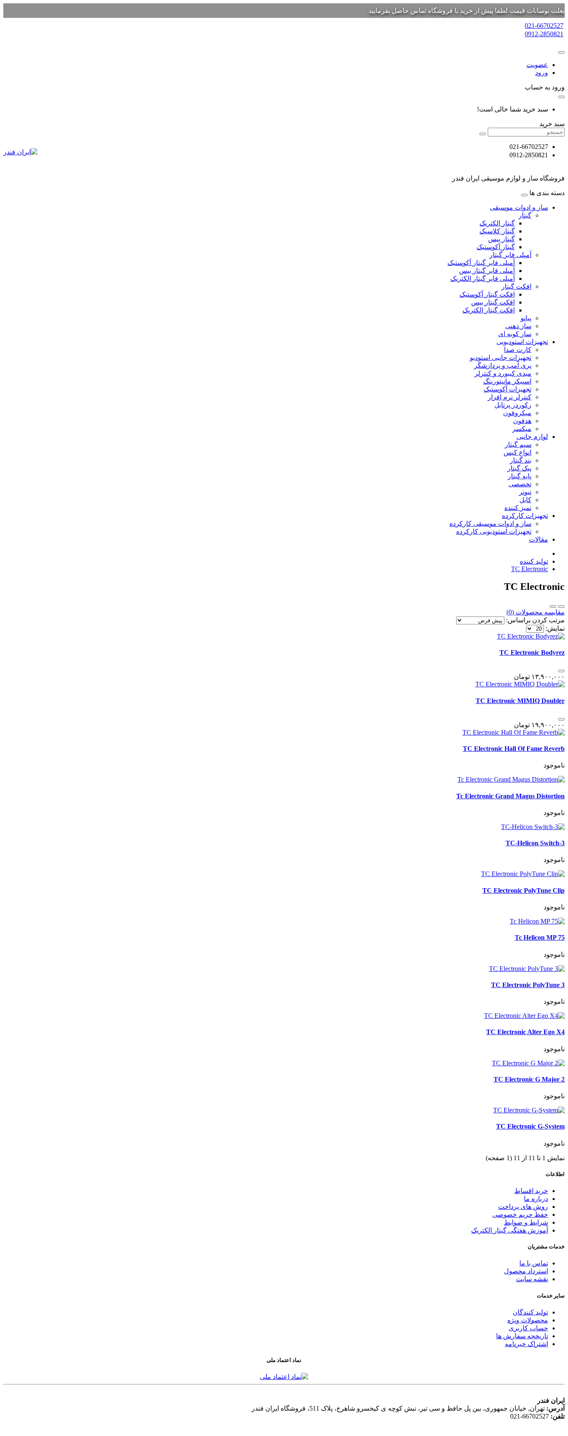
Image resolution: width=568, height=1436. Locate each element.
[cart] (561, 97)
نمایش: (555, 628)
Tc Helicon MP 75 (540, 937)
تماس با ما (533, 1263)
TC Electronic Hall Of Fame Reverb (514, 748)
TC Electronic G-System (530, 1126)
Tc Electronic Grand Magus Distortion (510, 796)
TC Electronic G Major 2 (529, 1079)
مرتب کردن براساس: (535, 620)
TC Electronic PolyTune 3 (528, 984)
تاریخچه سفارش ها (522, 1335)
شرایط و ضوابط (526, 1222)
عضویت (537, 64)
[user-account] (561, 52)
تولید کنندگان (530, 1312)
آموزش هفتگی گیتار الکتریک (509, 1230)
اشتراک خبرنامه (526, 1343)
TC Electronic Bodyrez (532, 652)
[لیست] (561, 606)
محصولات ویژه (527, 1320)
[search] (482, 134)
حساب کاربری (528, 1328)
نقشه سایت (532, 1278)
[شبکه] (553, 606)
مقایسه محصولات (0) (535, 612)
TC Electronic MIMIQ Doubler (520, 700)
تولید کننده (534, 561)
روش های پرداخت (523, 1206)
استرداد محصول (526, 1271)
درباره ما (536, 1198)
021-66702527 (544, 25)
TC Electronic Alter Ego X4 (525, 1031)
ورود (541, 72)
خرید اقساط (531, 1190)
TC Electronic (529, 568)
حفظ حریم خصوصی (520, 1214)
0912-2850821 (544, 33)
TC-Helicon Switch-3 (535, 843)
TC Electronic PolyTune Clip (523, 890)
